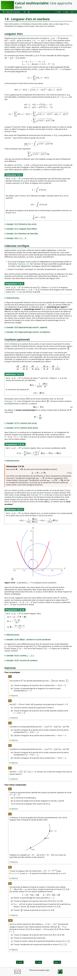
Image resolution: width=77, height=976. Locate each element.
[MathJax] (60, 971)
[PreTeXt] (17, 971)
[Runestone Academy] (39, 971)
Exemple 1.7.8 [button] (10, 401)
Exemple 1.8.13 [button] (37, 495)
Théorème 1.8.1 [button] (23, 264)
